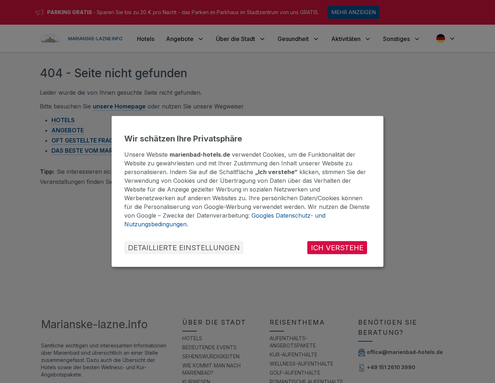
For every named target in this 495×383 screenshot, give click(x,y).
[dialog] (247, 191)
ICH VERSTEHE (337, 247)
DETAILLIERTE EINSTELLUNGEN (184, 247)
